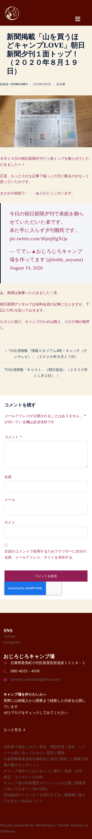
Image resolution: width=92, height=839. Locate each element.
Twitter (9, 636)
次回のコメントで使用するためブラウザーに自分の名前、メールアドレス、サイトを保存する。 (45, 554)
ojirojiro (19, 84)
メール (9, 499)
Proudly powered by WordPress (27, 825)
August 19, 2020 (26, 268)
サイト (9, 522)
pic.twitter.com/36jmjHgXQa (38, 238)
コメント (13, 437)
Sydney (77, 825)
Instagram (12, 642)
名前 (8, 477)
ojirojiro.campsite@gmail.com (35, 679)
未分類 (60, 84)
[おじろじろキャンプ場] (12, 13)
